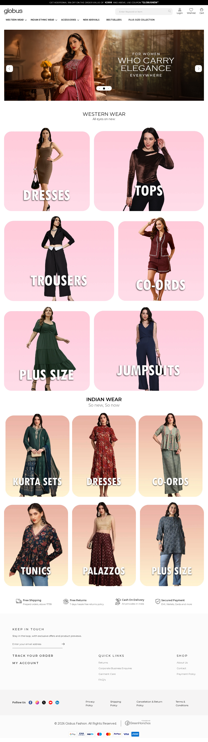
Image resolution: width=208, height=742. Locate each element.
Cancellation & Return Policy (149, 703)
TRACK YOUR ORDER (33, 656)
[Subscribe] (63, 644)
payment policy (186, 673)
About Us (182, 662)
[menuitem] (16, 20)
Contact (181, 668)
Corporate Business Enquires (115, 668)
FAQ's (102, 679)
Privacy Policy (90, 703)
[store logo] (37, 11)
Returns (103, 662)
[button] (100, 88)
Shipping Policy (115, 703)
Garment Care (107, 673)
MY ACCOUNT (25, 663)
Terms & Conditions (182, 703)
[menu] (81, 20)
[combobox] (144, 11)
